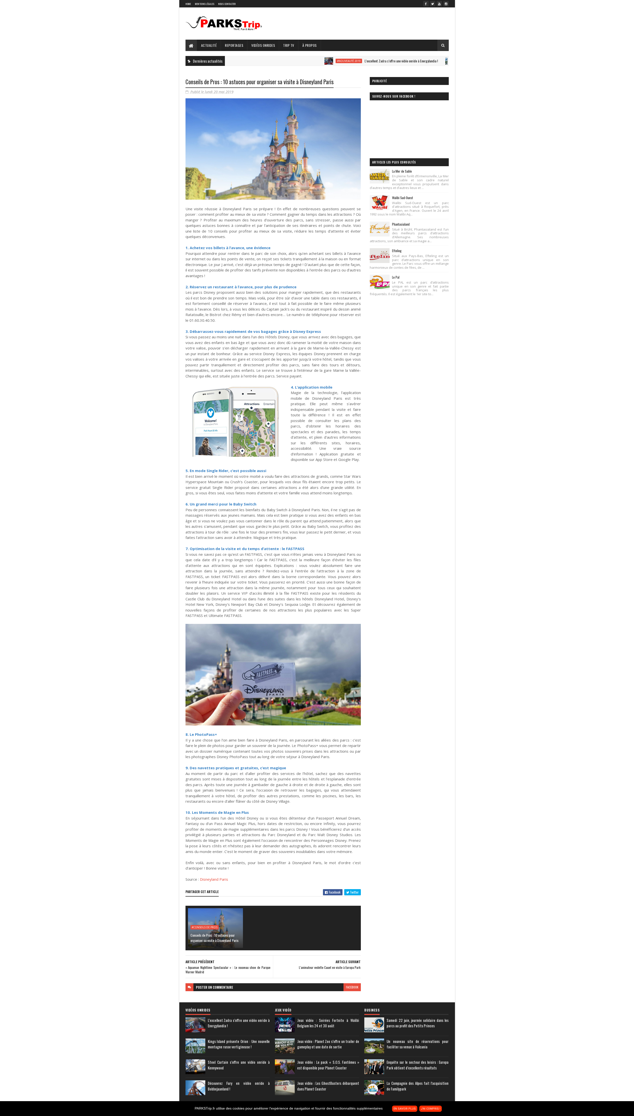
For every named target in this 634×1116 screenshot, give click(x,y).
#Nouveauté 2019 (311, 61)
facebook (352, 987)
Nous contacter (227, 4)
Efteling (396, 250)
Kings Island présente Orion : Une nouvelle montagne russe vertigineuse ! (239, 1044)
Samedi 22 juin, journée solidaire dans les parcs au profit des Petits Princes (418, 1023)
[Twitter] (432, 3)
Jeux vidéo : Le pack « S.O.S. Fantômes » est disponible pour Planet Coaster (328, 1064)
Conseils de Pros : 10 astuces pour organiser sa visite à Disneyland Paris (214, 937)
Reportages (234, 45)
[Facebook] (426, 3)
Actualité (209, 45)
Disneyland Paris (214, 879)
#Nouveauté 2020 (432, 61)
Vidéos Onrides (263, 45)
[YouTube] (439, 3)
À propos (309, 45)
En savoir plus (405, 1108)
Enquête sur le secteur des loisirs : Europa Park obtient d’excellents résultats (418, 1064)
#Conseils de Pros (204, 927)
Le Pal (395, 277)
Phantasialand (401, 224)
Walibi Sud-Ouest (402, 197)
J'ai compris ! (430, 1108)
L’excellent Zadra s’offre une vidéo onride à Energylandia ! (364, 60)
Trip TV (288, 45)
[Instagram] (446, 3)
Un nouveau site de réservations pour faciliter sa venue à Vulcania (418, 1044)
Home (188, 4)
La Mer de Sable (402, 171)
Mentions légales (204, 4)
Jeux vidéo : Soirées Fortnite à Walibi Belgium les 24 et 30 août (328, 1023)
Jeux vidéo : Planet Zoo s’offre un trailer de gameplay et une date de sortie (328, 1044)
